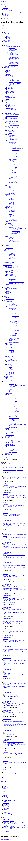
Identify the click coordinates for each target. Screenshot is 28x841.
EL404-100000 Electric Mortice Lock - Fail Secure (15, 547)
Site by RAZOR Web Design (17, 834)
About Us (5, 8)
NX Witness (6, 808)
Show (2, 463)
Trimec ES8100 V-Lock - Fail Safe (11, 515)
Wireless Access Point (8, 814)
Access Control (6, 793)
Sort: (2, 462)
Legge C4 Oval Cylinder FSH (10, 754)
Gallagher (5, 805)
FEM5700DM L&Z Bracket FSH (11, 734)
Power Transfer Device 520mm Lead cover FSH (14, 765)
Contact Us (6, 14)
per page (9, 463)
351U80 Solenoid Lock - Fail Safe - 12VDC (13, 557)
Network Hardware (7, 807)
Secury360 (5, 809)
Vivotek (5, 812)
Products (5, 6)
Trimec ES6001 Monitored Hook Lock (12, 487)
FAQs (4, 13)
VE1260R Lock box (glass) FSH (10, 714)
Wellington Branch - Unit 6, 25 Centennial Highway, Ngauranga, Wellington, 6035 (15, 825)
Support (5, 9)
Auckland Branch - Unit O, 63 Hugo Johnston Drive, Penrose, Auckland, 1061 (13, 823)
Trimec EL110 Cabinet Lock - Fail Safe (12, 478)
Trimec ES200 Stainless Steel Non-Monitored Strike (15, 623)
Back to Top (3, 781)
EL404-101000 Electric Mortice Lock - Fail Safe (14, 537)
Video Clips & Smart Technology (13, 12)
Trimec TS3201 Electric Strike (10, 632)
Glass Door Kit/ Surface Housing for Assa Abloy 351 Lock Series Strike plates (14, 601)
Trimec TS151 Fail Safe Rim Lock (11, 506)
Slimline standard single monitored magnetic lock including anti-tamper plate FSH (14, 725)
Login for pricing (7, 475)
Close (2, 839)
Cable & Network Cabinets (9, 800)
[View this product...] (15, 468)
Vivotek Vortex (6, 813)
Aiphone (5, 795)
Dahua (4, 801)
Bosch (4, 799)
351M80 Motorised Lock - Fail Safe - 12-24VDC (14, 567)
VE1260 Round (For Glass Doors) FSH (12, 696)
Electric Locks (6, 804)
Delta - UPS (6, 803)
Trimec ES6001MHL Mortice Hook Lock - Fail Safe (15, 498)
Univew (5, 810)
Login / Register (7, 15)
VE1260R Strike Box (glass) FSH (11, 705)
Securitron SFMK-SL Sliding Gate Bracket (13, 470)
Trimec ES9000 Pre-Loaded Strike (11, 641)
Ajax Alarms (6, 796)
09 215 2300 (6, 819)
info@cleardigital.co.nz (8, 821)
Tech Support (9, 10)
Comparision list (7, 839)
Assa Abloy (6, 797)
